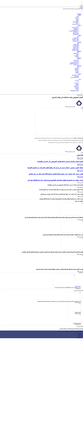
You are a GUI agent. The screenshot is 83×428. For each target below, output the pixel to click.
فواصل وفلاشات (75, 50)
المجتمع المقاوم (75, 75)
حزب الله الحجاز (75, 27)
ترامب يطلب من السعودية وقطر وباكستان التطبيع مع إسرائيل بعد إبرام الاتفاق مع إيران (55, 180)
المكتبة (79, 58)
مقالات (77, 56)
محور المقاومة (75, 24)
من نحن (79, 333)
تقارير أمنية (76, 37)
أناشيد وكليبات (75, 45)
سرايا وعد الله (75, 33)
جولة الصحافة (75, 21)
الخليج (77, 19)
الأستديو (79, 66)
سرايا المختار (75, 29)
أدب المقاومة (75, 53)
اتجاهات (76, 17)
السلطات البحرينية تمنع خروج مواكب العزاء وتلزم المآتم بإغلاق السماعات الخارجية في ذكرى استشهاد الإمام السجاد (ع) (54, 217)
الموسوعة (76, 76)
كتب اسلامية (75, 60)
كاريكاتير (76, 72)
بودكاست (76, 70)
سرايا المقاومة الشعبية (73, 30)
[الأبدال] (81, 5)
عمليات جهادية (75, 49)
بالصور (77, 20)
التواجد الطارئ (78, 312)
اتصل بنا (79, 334)
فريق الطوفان (75, 34)
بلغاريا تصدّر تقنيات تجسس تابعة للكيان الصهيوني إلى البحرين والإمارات (60, 161)
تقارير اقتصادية (75, 38)
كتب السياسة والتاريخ (74, 63)
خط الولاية (76, 55)
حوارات (77, 22)
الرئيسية (79, 13)
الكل (77, 16)
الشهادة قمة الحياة (77, 323)
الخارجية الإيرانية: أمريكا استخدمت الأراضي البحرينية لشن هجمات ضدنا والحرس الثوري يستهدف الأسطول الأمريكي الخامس (52, 252)
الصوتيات (76, 69)
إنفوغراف (76, 68)
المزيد (79, 73)
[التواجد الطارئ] (74, 311)
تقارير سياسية (75, 39)
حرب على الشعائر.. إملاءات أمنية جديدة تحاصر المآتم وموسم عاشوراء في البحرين (63, 234)
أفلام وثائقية (76, 44)
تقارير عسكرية (75, 41)
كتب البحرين (75, 61)
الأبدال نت (73, 106)
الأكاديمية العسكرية (74, 77)
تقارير (79, 35)
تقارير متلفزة (75, 47)
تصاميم (76, 71)
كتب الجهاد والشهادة (74, 62)
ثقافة (77, 54)
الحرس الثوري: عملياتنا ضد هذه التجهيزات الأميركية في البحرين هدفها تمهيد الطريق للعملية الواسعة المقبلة (59, 301)
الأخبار (79, 15)
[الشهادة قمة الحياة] (74, 322)
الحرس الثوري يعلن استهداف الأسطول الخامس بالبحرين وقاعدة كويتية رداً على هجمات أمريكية (59, 269)
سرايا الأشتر (76, 28)
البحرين (76, 18)
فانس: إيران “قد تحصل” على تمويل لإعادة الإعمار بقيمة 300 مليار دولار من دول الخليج (56, 174)
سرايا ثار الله (75, 32)
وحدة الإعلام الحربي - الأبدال (63, 331)
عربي (80, 336)
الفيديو (79, 42)
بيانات (79, 25)
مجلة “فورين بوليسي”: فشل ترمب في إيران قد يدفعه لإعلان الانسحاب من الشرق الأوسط (55, 168)
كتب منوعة (76, 64)
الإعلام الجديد (75, 46)
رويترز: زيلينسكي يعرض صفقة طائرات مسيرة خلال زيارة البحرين (67, 287)
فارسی (79, 335)
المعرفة (79, 51)
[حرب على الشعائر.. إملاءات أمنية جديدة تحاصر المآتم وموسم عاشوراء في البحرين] (72, 232)
